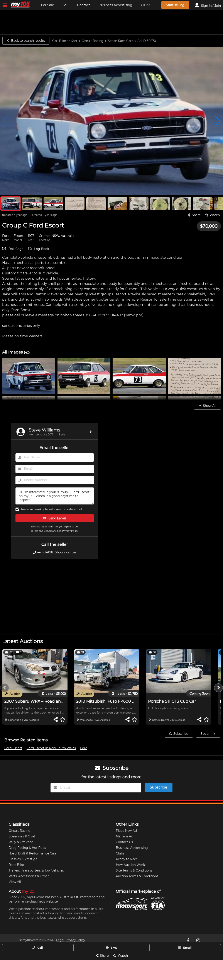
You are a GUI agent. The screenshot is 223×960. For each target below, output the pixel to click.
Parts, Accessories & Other (29, 876)
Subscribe (180, 734)
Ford (83, 748)
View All (15, 882)
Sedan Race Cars (120, 40)
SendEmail (57, 518)
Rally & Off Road (21, 842)
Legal (60, 940)
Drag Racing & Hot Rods (27, 848)
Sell (65, 5)
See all (206, 734)
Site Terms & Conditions (134, 870)
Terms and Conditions (43, 530)
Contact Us (124, 842)
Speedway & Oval (22, 836)
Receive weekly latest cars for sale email (51, 509)
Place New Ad (126, 831)
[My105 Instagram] (199, 940)
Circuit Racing (92, 40)
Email (187, 947)
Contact (83, 5)
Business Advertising (115, 5)
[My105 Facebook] (189, 940)
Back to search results (28, 41)
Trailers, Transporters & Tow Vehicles (36, 870)
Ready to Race (127, 859)
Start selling (175, 5)
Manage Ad (124, 836)
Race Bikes (17, 865)
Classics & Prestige (23, 859)
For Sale (47, 5)
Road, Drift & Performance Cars (33, 853)
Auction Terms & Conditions (137, 876)
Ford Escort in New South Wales (51, 748)
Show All (209, 406)
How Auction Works (131, 865)
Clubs (120, 853)
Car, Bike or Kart (64, 40)
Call (40, 947)
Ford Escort (13, 748)
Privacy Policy (70, 530)
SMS (113, 947)
